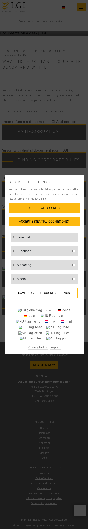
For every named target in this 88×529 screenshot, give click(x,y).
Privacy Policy (38, 347)
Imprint (55, 347)
